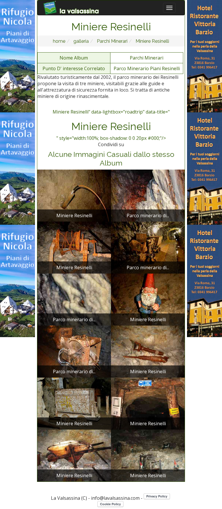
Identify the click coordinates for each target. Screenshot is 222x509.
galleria (80, 41)
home (59, 41)
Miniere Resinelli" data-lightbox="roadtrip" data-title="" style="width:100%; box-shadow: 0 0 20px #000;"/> (111, 125)
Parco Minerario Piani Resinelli (147, 68)
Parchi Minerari (111, 41)
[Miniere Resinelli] (74, 195)
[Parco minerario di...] (148, 195)
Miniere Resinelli (151, 41)
